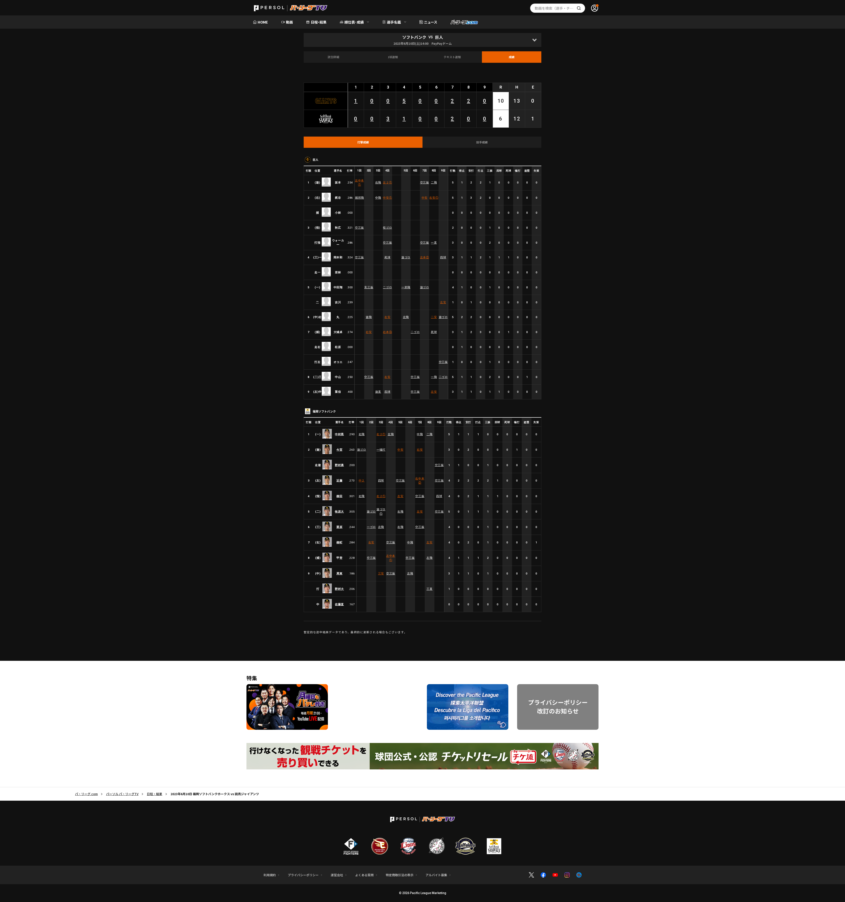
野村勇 (339, 465)
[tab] (363, 142)
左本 (424, 257)
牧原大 (339, 511)
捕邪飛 (359, 197)
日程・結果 (154, 794)
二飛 (434, 182)
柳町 (339, 542)
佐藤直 (339, 604)
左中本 (359, 183)
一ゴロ (371, 527)
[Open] (534, 40)
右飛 (378, 182)
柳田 (339, 496)
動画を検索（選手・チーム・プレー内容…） (560, 8)
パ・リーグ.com (86, 794)
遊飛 (369, 317)
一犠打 (381, 449)
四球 (443, 257)
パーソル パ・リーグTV (122, 794)
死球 (387, 257)
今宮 (339, 449)
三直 (429, 589)
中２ (362, 480)
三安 (381, 573)
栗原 (339, 527)
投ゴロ (387, 227)
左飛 (406, 317)
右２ (381, 434)
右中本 (419, 481)
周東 (339, 573)
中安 (387, 197)
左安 (443, 302)
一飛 (434, 377)
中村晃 (339, 434)
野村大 (339, 589)
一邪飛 (405, 287)
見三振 (368, 287)
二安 (434, 317)
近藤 (339, 480)
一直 (434, 242)
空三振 (424, 182)
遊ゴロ (405, 257)
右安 (433, 197)
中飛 (378, 197)
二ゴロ (387, 287)
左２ (387, 182)
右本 (387, 332)
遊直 (378, 391)
